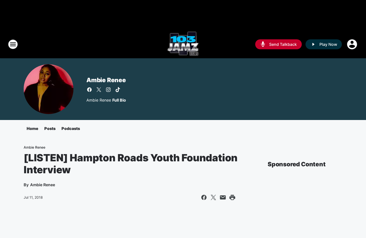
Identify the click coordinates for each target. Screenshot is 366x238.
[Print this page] (232, 197)
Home (32, 128)
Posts (50, 128)
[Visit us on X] (99, 90)
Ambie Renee (106, 80)
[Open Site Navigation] (13, 44)
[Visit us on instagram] (108, 90)
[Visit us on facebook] (89, 90)
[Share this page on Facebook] (203, 197)
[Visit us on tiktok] (118, 90)
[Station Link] (183, 44)
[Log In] (352, 44)
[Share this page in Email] (222, 197)
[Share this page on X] (213, 197)
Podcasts (70, 128)
